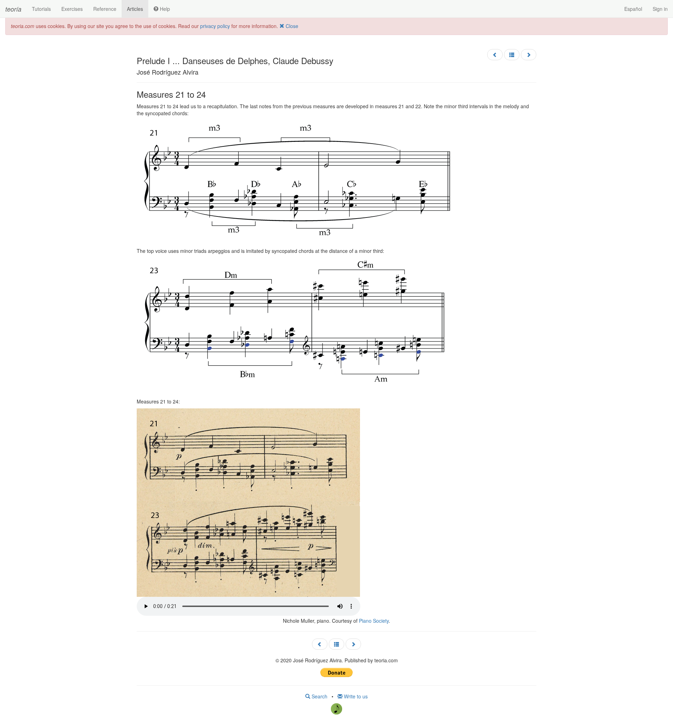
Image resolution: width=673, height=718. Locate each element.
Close (291, 25)
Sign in (660, 8)
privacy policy (215, 25)
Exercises (72, 8)
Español (633, 8)
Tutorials (41, 8)
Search (318, 696)
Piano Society (374, 620)
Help (164, 8)
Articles (135, 8)
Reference (104, 8)
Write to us (355, 696)
